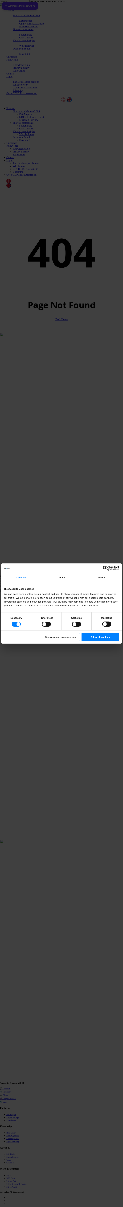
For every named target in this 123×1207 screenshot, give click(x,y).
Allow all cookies (100, 637)
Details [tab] (62, 577)
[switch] (46, 624)
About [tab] (101, 577)
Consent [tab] (21, 577)
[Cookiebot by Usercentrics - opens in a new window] (105, 568)
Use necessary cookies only (60, 637)
